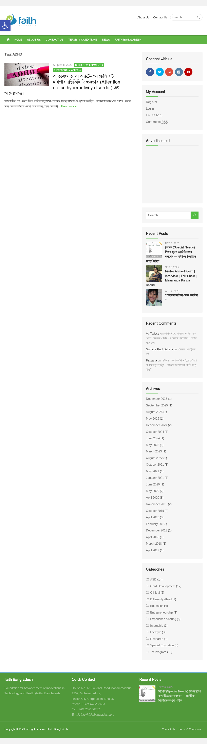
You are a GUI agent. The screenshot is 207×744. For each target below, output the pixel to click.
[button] (5, 25)
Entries (154, 115)
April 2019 (152, 517)
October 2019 (155, 510)
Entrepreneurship (161, 612)
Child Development (88, 65)
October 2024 (155, 431)
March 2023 (154, 451)
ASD (153, 579)
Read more (69, 106)
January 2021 (155, 477)
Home (18, 39)
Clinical (155, 592)
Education (156, 605)
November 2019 (156, 504)
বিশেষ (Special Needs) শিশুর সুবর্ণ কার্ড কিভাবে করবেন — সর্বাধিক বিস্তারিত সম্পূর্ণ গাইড (179, 695)
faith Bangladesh (128, 39)
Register (151, 102)
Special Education (162, 645)
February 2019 (155, 524)
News (106, 39)
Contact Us (160, 17)
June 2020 (153, 484)
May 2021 (152, 471)
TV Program (158, 652)
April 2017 (152, 550)
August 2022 (154, 458)
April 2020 (152, 497)
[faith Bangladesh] (8, 39)
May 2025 (152, 418)
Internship (156, 625)
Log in (150, 108)
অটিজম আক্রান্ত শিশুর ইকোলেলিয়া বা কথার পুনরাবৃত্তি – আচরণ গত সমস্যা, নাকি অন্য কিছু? (171, 365)
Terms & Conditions (82, 39)
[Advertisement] (172, 174)
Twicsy (154, 333)
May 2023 (152, 445)
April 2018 (152, 537)
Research (156, 638)
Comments (157, 121)
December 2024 (156, 425)
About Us (143, 17)
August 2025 (154, 412)
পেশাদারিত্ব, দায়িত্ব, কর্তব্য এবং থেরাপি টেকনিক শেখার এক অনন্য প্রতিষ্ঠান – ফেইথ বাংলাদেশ (171, 338)
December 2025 (156, 398)
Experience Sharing (163, 619)
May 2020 (152, 491)
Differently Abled (66, 70)
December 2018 (156, 530)
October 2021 (155, 464)
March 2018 (154, 543)
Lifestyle (155, 632)
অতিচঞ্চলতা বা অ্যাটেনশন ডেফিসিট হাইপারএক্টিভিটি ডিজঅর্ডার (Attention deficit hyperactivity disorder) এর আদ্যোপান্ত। (62, 85)
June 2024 (153, 438)
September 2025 (157, 405)
